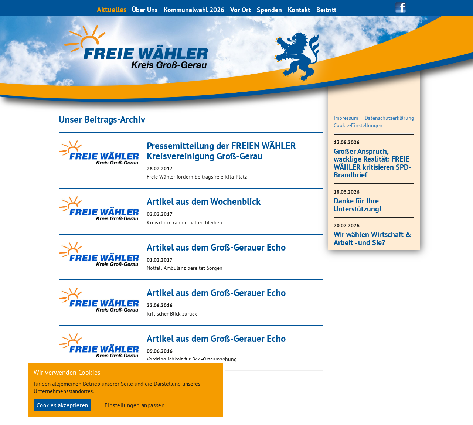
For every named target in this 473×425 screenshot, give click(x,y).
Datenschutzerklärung (389, 118)
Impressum (346, 118)
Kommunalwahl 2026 (194, 10)
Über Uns (145, 10)
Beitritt (326, 10)
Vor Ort (240, 10)
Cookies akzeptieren (62, 405)
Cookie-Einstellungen (358, 125)
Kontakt (299, 10)
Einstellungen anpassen (134, 405)
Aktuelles (111, 9)
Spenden (269, 10)
